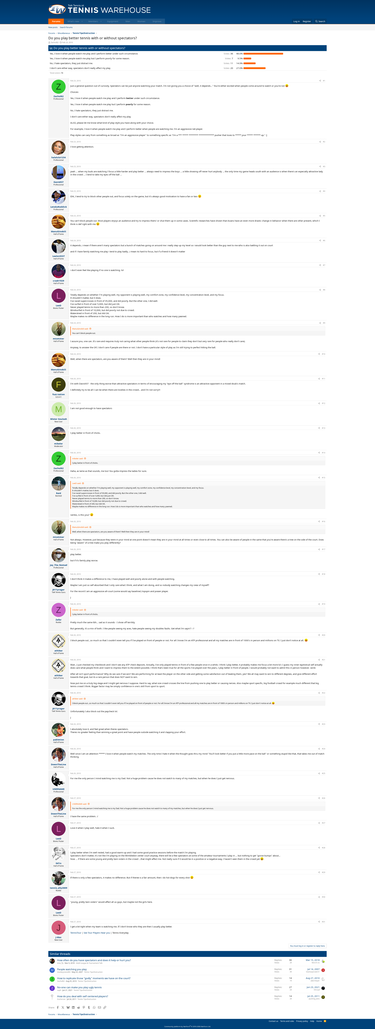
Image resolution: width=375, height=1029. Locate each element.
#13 (323, 428)
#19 (323, 604)
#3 (324, 166)
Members (93, 21)
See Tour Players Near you (97, 932)
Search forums (66, 27)
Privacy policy (302, 1021)
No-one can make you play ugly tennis (79, 987)
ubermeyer (315, 980)
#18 (323, 574)
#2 (324, 141)
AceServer (61, 999)
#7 (324, 265)
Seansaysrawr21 (313, 971)
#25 (323, 773)
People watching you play (72, 969)
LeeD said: (76, 483)
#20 (323, 635)
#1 (324, 80)
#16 (323, 521)
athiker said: (77, 698)
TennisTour (75, 932)
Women (141, 21)
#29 (323, 872)
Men (128, 21)
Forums (56, 21)
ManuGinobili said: (80, 328)
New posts (53, 27)
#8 (324, 290)
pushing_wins (314, 998)
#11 (323, 378)
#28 (323, 847)
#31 (323, 921)
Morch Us (316, 962)
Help (312, 1021)
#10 (323, 354)
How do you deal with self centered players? (82, 996)
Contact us (273, 1021)
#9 (324, 323)
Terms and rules (287, 1021)
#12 (323, 403)
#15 (323, 477)
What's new (73, 21)
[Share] (320, 81)
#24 (323, 748)
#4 (324, 191)
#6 (324, 240)
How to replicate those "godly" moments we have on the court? (93, 978)
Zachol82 (54, 42)
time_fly (60, 963)
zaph (59, 990)
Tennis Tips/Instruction (93, 972)
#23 (323, 724)
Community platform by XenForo (187, 1026)
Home (319, 1021)
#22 (323, 693)
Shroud (317, 990)
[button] (82, 21)
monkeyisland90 (63, 972)
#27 (323, 823)
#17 (323, 549)
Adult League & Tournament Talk (89, 963)
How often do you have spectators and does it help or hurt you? (94, 960)
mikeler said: (77, 458)
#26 (323, 798)
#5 (324, 216)
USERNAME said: (79, 804)
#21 (323, 659)
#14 (323, 452)
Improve (157, 21)
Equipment (112, 21)
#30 (323, 897)
